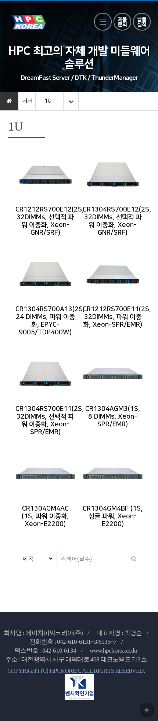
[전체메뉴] (103, 22)
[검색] (133, 558)
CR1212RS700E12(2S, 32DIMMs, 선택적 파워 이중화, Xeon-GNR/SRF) (49, 221)
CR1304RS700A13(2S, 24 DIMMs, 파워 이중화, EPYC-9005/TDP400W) (50, 321)
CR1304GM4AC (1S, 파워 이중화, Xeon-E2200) (45, 516)
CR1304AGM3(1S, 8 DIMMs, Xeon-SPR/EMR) (112, 416)
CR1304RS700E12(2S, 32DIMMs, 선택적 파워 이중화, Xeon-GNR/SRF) (117, 221)
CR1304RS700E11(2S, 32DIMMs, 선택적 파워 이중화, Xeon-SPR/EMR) (49, 420)
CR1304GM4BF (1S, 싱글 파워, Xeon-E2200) (113, 516)
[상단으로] (147, 710)
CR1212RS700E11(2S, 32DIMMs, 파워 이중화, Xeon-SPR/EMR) (117, 317)
